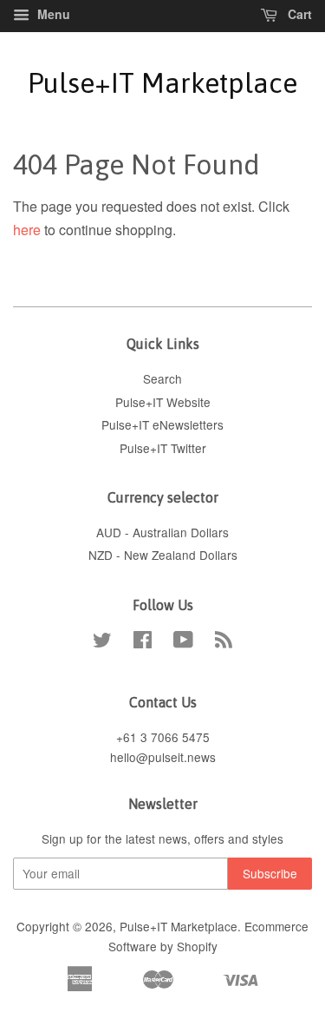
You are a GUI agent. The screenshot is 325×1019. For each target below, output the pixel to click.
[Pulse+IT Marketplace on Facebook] (143, 642)
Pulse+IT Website (163, 402)
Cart (298, 14)
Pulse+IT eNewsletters (162, 424)
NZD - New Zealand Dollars (162, 554)
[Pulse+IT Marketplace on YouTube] (183, 642)
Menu (52, 14)
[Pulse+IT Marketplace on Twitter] (102, 642)
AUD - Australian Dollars (162, 532)
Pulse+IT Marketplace (162, 83)
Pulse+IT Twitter (163, 448)
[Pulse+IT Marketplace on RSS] (223, 642)
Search (162, 378)
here (27, 230)
